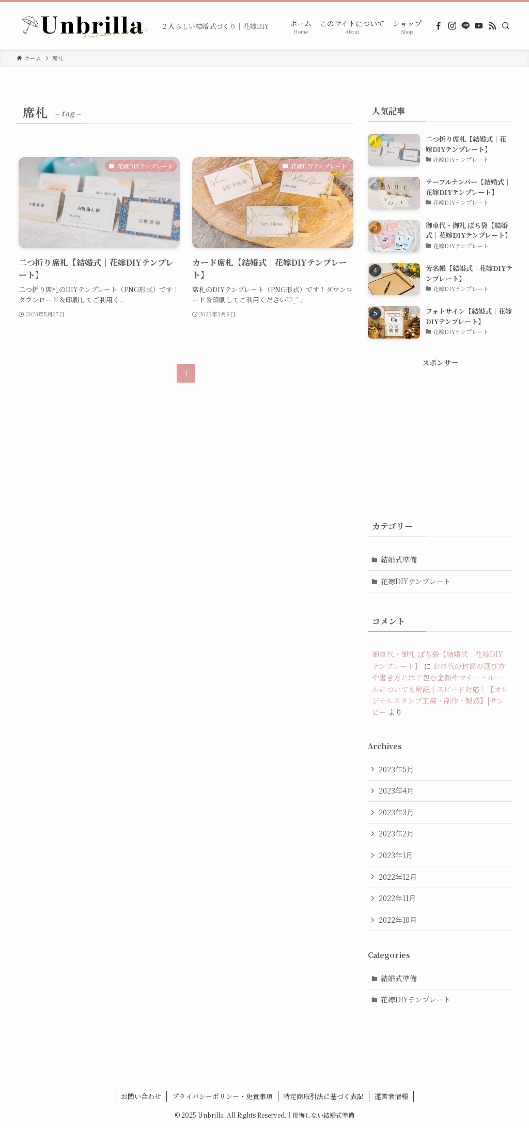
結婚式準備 (399, 559)
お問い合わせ (141, 1096)
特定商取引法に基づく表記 (323, 1096)
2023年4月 (396, 790)
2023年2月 (396, 833)
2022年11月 (397, 898)
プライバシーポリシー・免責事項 (222, 1096)
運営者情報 (391, 1096)
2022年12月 (398, 877)
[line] (465, 26)
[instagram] (452, 26)
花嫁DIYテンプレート (415, 581)
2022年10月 (398, 919)
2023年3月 (396, 812)
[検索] (506, 26)
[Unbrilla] (85, 25)
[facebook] (438, 26)
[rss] (492, 26)
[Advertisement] (440, 432)
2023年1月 (396, 855)
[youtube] (479, 26)
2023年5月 (396, 769)
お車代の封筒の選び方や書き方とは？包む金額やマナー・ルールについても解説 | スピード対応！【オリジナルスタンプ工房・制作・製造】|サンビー (440, 689)
